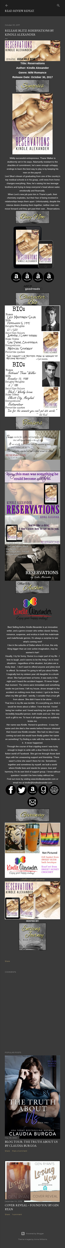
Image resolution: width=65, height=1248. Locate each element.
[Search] (58, 5)
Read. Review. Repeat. (19, 11)
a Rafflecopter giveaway (33, 879)
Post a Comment (19, 1151)
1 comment (17, 1214)
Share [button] (7, 961)
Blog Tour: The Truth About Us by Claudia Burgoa (31, 1144)
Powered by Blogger (35, 1233)
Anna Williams (40, 1239)
